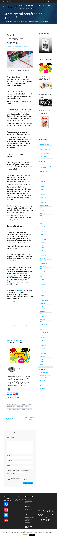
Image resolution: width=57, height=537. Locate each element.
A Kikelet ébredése (44, 156)
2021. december (43, 324)
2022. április (42, 313)
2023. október (43, 266)
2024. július (42, 242)
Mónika (9, 46)
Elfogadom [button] (31, 534)
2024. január (42, 258)
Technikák (42, 391)
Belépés (33, 8)
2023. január (42, 290)
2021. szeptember (44, 332)
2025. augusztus (43, 207)
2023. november (43, 263)
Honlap (8, 465)
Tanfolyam (26, 46)
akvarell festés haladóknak (20, 404)
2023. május (42, 279)
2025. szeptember (44, 205)
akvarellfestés (11, 407)
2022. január (42, 321)
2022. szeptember (44, 300)
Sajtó (49, 5)
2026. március (43, 189)
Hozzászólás (10, 440)
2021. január (42, 348)
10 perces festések (44, 372)
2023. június (42, 276)
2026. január (42, 194)
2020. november (43, 351)
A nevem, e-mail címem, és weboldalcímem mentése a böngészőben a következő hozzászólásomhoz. (18, 472)
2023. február (43, 287)
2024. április (42, 250)
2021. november (43, 327)
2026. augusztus (43, 181)
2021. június (42, 337)
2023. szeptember (44, 268)
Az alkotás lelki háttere (18, 46)
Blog (27, 8)
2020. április (42, 364)
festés (30, 407)
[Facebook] (9, 389)
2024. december (43, 229)
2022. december (43, 292)
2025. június (42, 213)
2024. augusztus (43, 239)
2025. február (43, 223)
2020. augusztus (43, 353)
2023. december (43, 260)
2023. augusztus (43, 271)
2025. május (42, 215)
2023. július (42, 274)
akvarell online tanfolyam (22, 406)
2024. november (43, 231)
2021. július (42, 335)
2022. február (43, 319)
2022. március (43, 316)
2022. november (43, 295)
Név (8, 455)
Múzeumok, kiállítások (45, 385)
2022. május (42, 311)
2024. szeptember (44, 237)
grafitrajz (24, 409)
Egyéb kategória (43, 377)
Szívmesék (22, 8)
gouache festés (16, 409)
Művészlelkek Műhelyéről (17, 340)
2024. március (43, 253)
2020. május (42, 361)
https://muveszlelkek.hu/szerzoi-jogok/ (29, 501)
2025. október (43, 202)
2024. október (43, 234)
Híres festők (42, 380)
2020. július (42, 356)
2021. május (42, 340)
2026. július (42, 184)
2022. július (42, 306)
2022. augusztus (43, 303)
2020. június (42, 359)
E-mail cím (10, 460)
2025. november (43, 200)
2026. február (43, 192)
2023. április (42, 282)
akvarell (11, 404)
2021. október (43, 329)
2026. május (42, 186)
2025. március (43, 221)
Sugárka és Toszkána (44, 153)
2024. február (43, 255)
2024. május (42, 247)
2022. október (43, 298)
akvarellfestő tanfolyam (21, 407)
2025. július (42, 210)
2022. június (42, 308)
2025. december (43, 197)
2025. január (42, 226)
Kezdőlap (21, 5)
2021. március (43, 343)
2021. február (43, 345)
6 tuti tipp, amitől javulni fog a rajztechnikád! (45, 167)
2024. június (42, 245)
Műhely (20, 290)
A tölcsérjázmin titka (44, 146)
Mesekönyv (42, 383)
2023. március (43, 284)
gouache (9, 409)
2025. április (42, 218)
